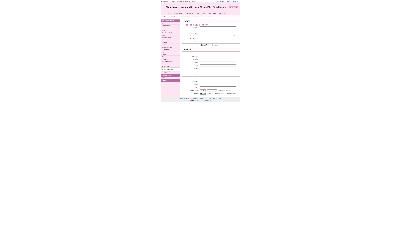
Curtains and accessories (168, 28)
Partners (195, 98)
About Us (182, 98)
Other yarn (164, 42)
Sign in (228, 1)
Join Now (236, 1)
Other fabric (165, 64)
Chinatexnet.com (207, 100)
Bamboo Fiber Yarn (167, 61)
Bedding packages (166, 37)
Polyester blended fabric (168, 32)
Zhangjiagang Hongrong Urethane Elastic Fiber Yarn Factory (196, 7)
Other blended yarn (167, 47)
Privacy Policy (203, 98)
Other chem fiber (166, 25)
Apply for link (212, 98)
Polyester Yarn (165, 59)
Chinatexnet (220, 1)
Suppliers (164, 16)
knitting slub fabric (207, 16)
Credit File (164, 77)
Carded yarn (165, 54)
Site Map (218, 98)
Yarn (163, 23)
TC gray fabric (165, 49)
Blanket (164, 40)
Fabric (163, 30)
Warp (163, 35)
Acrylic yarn (165, 44)
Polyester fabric (166, 52)
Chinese (164, 80)
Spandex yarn (165, 66)
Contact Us (189, 98)
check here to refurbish (224, 90)
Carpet (163, 56)
